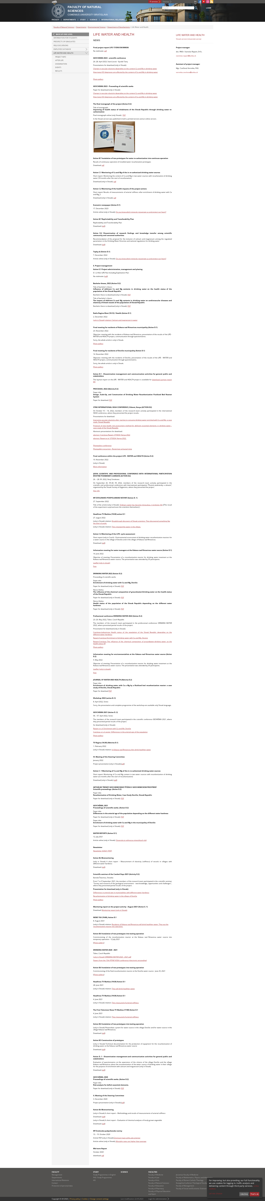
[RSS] (211, 1)
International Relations (113, 20)
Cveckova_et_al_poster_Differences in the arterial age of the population (120, 732)
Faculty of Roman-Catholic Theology (189, 1180)
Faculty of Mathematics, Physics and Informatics (194, 1177)
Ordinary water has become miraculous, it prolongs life (141, 505)
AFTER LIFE (59, 60)
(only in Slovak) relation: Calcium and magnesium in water (115, 320)
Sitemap (166, 1)
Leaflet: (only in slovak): (102, 669)
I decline (244, 1194)
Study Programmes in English (104, 1175)
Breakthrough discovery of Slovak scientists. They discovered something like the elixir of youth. (131, 522)
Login (208, 8)
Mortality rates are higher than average (131, 1141)
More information (100, 466)
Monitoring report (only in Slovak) (114, 910)
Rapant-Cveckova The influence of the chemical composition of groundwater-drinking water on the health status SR (132, 642)
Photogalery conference (102, 445)
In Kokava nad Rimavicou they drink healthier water (131, 749)
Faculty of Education (156, 1186)
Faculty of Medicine (155, 1175)
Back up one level (64, 34)
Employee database (62, 49)
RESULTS (58, 71)
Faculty (55, 20)
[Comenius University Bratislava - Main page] (58, 11)
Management (57, 1175)
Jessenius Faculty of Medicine (187, 1175)
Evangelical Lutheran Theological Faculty (191, 1183)
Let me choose (215, 1193)
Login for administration (157, 1199)
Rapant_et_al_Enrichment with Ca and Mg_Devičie (112, 728)
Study (83, 20)
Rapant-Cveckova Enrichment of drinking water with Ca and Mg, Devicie (120, 638)
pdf (105, 51)
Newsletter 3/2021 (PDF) (102, 851)
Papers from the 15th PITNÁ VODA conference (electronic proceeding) (120, 960)
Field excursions (61, 45)
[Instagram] (207, 1)
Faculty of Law (153, 1177)
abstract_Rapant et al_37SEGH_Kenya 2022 (109, 438)
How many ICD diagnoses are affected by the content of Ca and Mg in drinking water (125, 72)
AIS (94, 1180)
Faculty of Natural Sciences (64, 27)
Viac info (96, 491)
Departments (69, 20)
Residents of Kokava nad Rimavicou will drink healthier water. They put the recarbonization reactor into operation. (130, 925)
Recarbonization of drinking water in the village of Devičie (115, 896)
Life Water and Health (63, 53)
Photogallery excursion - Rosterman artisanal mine (112, 449)
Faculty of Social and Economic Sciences (191, 1188)
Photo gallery (98, 79)
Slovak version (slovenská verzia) (188, 39)
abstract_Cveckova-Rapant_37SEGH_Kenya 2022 (111, 435)
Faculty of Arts (153, 1180)
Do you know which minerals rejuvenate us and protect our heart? (141, 212)
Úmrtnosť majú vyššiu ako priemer (127, 1138)
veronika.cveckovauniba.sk (187, 72)
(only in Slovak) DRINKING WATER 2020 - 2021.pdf (112, 957)
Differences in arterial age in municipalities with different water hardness (121, 892)
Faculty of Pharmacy (156, 1188)
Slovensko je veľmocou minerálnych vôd (131, 840)
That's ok (254, 1194)
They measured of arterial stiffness (125, 1003)
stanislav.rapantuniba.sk (186, 56)
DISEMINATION (61, 64)
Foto (94, 566)
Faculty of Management (185, 1186)
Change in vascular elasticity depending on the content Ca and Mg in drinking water (125, 68)
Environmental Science (97, 27)
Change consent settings (99, 1199)
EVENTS (58, 67)
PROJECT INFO (60, 57)
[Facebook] (199, 1)
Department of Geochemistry (118, 27)
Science (93, 20)
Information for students (65, 38)
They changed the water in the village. (126, 527)
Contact (133, 20)
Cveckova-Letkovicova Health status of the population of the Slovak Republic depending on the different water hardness (132, 633)
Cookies (85, 1199)
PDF (124, 115)
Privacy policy (75, 1199)
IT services (154, 1)
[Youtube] (203, 1)
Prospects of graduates (64, 41)
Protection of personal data (62, 1186)
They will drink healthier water (123, 989)
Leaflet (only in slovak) (101, 563)
